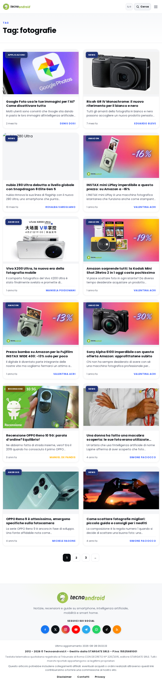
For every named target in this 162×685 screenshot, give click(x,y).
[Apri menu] (155, 6)
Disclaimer (64, 677)
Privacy (100, 677)
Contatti (83, 677)
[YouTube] (76, 629)
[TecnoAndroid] (19, 6)
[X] (55, 629)
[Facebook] (45, 629)
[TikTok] (107, 629)
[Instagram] (65, 629)
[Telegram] (86, 629)
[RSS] (117, 629)
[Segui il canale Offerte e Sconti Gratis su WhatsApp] (96, 629)
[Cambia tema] (129, 6)
